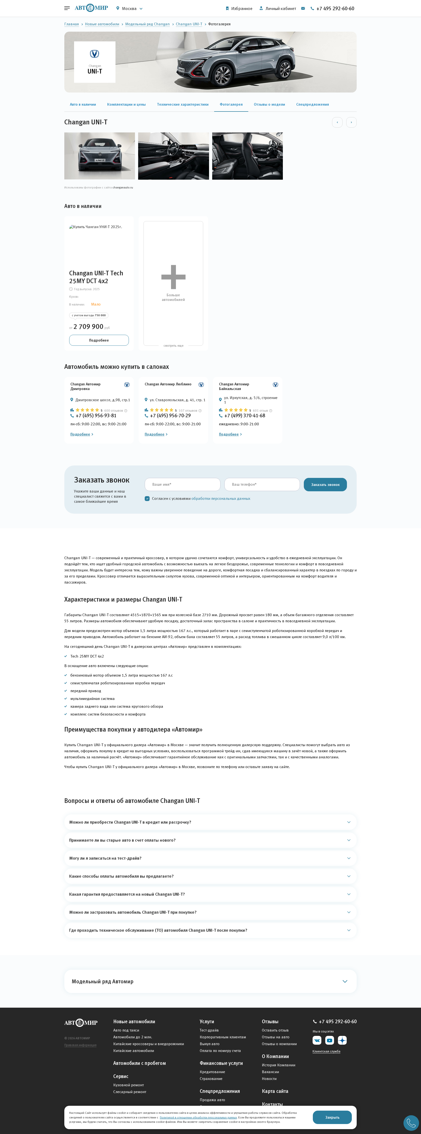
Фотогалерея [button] (231, 104)
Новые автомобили (102, 24)
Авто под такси (126, 1030)
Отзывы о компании (279, 1044)
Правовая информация (80, 1045)
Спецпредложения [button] (312, 104)
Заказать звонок (325, 484)
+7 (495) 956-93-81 (96, 415)
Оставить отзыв (275, 1030)
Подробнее (99, 340)
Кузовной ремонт (128, 1085)
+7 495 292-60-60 (334, 8)
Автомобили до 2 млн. (132, 1037)
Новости (269, 1079)
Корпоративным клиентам (223, 1037)
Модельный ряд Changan (147, 24)
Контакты (272, 1104)
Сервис (120, 1076)
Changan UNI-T (189, 24)
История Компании (278, 1065)
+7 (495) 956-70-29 (170, 415)
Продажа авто (212, 1100)
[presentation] (337, 122)
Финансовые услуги (221, 1063)
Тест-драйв (209, 1030)
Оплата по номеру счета (220, 1051)
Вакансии (270, 1072)
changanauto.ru (123, 187)
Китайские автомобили (133, 1051)
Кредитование (212, 1072)
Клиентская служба (326, 1051)
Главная (71, 24)
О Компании (275, 1056)
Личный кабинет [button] (280, 8)
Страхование (211, 1079)
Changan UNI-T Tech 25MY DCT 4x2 (96, 277)
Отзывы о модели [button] (269, 104)
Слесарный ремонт (129, 1092)
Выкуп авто (210, 1044)
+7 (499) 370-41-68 (244, 415)
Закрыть (332, 1117)
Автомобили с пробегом (139, 1063)
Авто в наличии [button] (83, 104)
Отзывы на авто (275, 1037)
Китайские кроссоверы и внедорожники (148, 1044)
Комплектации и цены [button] (126, 104)
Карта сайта (275, 1091)
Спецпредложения (220, 1091)
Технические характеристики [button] (183, 104)
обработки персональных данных (220, 498)
